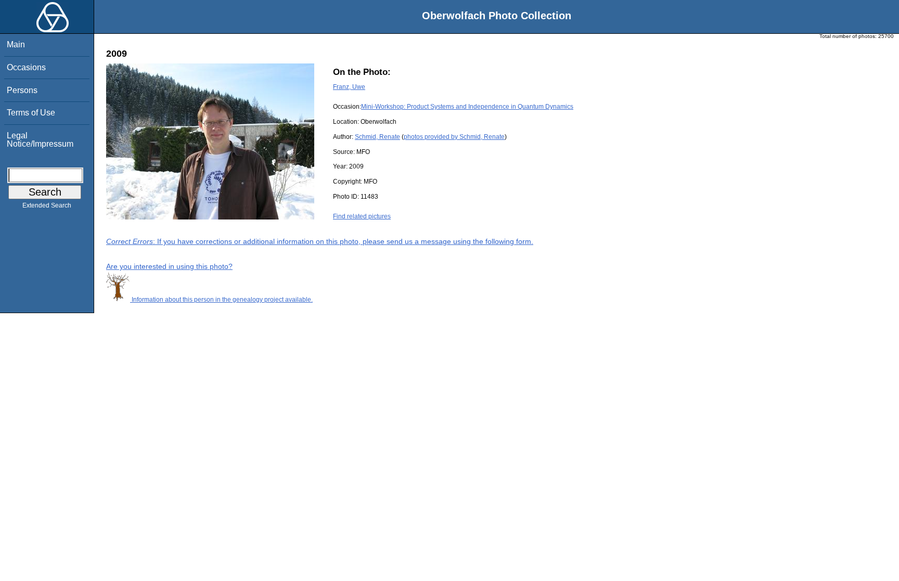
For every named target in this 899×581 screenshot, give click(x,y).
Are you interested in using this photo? (169, 266)
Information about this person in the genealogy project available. (221, 299)
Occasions (26, 67)
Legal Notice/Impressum (40, 139)
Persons (22, 90)
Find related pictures (362, 216)
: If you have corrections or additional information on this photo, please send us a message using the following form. (319, 241)
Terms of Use (31, 112)
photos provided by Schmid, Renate (454, 136)
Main (16, 44)
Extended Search (46, 205)
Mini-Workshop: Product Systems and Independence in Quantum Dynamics (467, 106)
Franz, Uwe (349, 87)
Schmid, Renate (377, 136)
